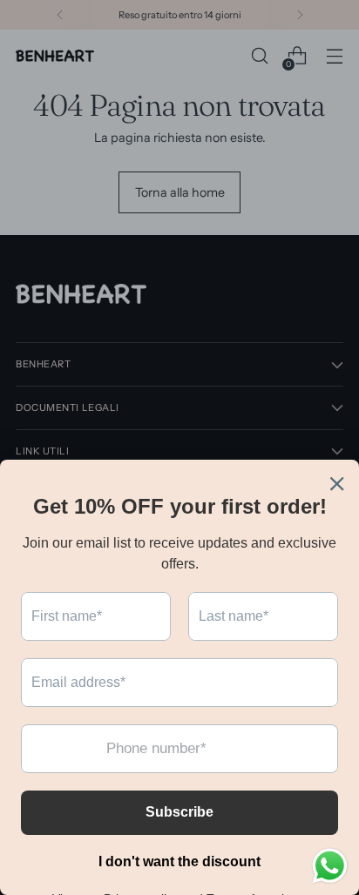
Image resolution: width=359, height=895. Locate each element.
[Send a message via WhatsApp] (329, 865)
